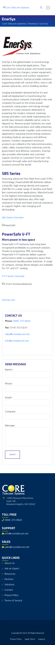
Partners (8, 579)
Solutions (9, 584)
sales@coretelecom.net (17, 334)
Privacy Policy (11, 595)
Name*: (9, 370)
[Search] (41, 7)
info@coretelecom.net (17, 341)
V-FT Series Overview (13, 276)
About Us (9, 563)
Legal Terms (30, 639)
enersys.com (8, 300)
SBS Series (11, 173)
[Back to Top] (49, 641)
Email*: (9, 397)
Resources (9, 574)
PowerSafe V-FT (16, 234)
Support (41, 639)
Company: (10, 411)
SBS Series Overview (12, 217)
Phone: (8, 384)
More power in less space (18, 239)
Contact (8, 590)
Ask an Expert (11, 568)
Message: (10, 425)
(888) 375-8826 (21, 321)
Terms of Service (13, 600)
